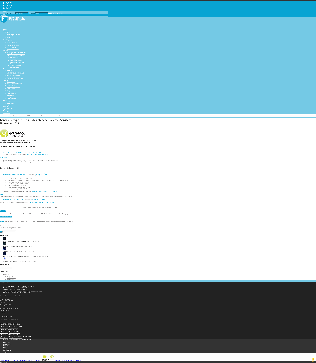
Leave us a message (6, 316)
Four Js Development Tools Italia (9, 334)
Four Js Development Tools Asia (9, 328)
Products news (11, 279)
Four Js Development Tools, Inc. (9, 323)
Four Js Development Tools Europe (10, 324)
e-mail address (11, 13)
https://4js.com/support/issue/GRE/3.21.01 (41, 202)
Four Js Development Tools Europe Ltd (19, 339)
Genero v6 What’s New (9, 251)
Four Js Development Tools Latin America (11, 326)
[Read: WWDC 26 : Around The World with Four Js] (4, 240)
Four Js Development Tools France (10, 331)
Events (9, 276)
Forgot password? (58, 13)
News (5, 274)
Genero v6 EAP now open (10, 261)
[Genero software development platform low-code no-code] (12, 26)
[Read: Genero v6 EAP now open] (4, 259)
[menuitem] (55, 29)
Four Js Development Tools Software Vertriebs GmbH (15, 336)
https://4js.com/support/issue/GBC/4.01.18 (39, 154)
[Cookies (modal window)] (313, 360)
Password (32, 13)
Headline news (11, 278)
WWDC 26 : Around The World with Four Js (15, 241)
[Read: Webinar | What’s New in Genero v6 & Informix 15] (4, 255)
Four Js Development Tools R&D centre (11, 338)
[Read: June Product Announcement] (4, 245)
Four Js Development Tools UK (9, 329)
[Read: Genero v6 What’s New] (4, 250)
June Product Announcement (11, 246)
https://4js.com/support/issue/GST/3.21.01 (44, 191)
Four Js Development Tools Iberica (10, 333)
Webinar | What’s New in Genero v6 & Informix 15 (17, 256)
